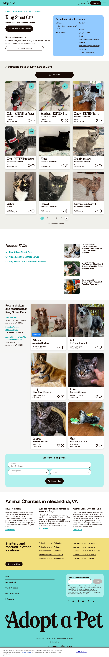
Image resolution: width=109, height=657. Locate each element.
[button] (66, 218)
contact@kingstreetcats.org (89, 39)
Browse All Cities (14, 564)
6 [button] (56, 218)
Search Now (56, 481)
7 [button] (61, 218)
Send (97, 581)
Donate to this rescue (86, 52)
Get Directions (61, 32)
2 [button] (47, 218)
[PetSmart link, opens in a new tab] (52, 646)
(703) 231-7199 (84, 33)
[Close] (105, 652)
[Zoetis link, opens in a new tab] (69, 647)
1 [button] (42, 218)
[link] (19, 29)
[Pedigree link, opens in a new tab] (62, 647)
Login (83, 3)
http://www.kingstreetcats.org (89, 46)
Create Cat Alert (26, 48)
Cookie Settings (54, 642)
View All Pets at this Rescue (19, 29)
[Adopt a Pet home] (9, 3)
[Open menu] (104, 3)
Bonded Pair (36, 335)
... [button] (52, 218)
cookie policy (26, 653)
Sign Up (96, 3)
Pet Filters (56, 75)
